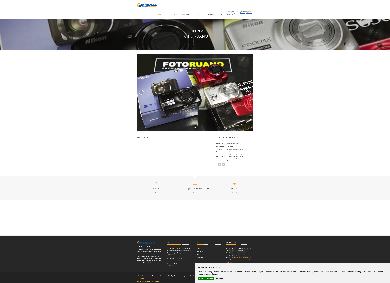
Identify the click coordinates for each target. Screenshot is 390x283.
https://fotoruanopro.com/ (235, 149)
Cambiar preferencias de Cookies (148, 281)
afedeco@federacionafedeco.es (241, 257)
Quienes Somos (171, 14)
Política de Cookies (194, 276)
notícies (198, 14)
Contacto (200, 257)
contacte (222, 14)
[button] (141, 92)
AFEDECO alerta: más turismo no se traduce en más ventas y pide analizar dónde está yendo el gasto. (179, 250)
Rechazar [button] (210, 278)
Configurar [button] (219, 278)
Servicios (186, 14)
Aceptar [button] (202, 278)
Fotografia (230, 146)
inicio (159, 14)
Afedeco (199, 248)
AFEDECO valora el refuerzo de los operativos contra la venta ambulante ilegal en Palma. (179, 261)
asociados (210, 14)
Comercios (200, 251)
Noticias (199, 254)
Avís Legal (183, 276)
